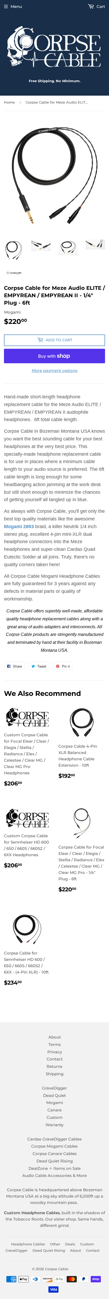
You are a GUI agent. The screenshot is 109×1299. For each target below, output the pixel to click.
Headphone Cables (28, 1244)
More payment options (55, 370)
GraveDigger (54, 1088)
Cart (100, 6)
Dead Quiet (54, 1095)
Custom (55, 1117)
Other (55, 1244)
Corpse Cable (56, 1269)
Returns (54, 1066)
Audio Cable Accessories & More (54, 1175)
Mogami (54, 1102)
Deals (70, 1244)
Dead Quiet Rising (55, 1160)
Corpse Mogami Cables (54, 1146)
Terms (54, 1044)
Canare (54, 1109)
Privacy (54, 1051)
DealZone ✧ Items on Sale (55, 1168)
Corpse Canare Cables (55, 1153)
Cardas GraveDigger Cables (54, 1139)
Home (9, 102)
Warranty (54, 1124)
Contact (55, 1058)
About (54, 1037)
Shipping (54, 1073)
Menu (16, 6)
